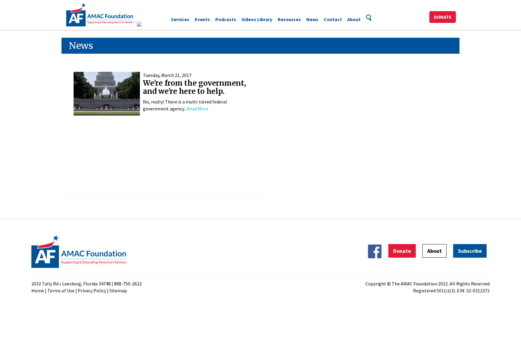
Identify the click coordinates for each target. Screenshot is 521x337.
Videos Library (257, 19)
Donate (443, 17)
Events (202, 19)
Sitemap (118, 291)
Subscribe (470, 250)
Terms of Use (60, 291)
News (312, 19)
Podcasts (225, 19)
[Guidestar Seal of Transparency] (146, 24)
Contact (333, 19)
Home (37, 291)
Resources (289, 19)
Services (180, 19)
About (354, 19)
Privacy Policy (92, 291)
